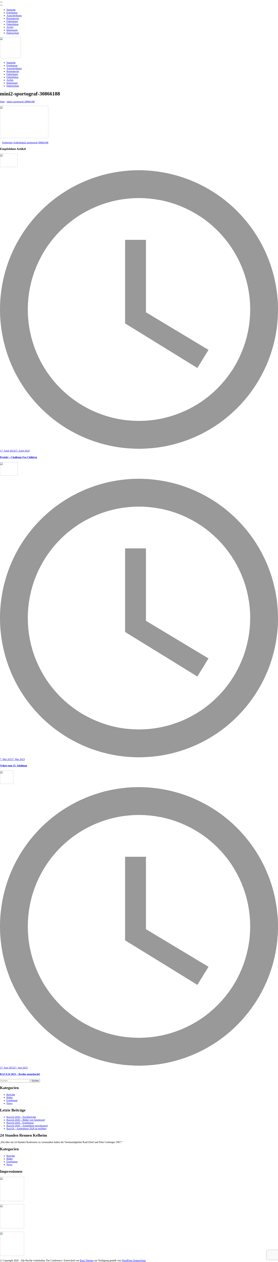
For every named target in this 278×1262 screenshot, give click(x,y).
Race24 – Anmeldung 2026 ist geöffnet (26, 1128)
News (9, 1103)
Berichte (10, 1094)
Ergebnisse (12, 12)
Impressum (12, 30)
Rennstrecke (12, 18)
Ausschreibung (14, 15)
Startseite (11, 9)
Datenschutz (12, 33)
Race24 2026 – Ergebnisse (20, 1122)
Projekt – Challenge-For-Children (18, 457)
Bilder (9, 1097)
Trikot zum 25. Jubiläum (13, 765)
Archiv (10, 27)
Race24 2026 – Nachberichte (21, 1117)
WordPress (127, 1260)
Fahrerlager (12, 21)
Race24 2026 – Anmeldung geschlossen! (27, 1125)
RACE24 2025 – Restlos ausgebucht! (20, 1074)
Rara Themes (86, 1260)
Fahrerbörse (12, 24)
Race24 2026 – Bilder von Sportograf (25, 1120)
